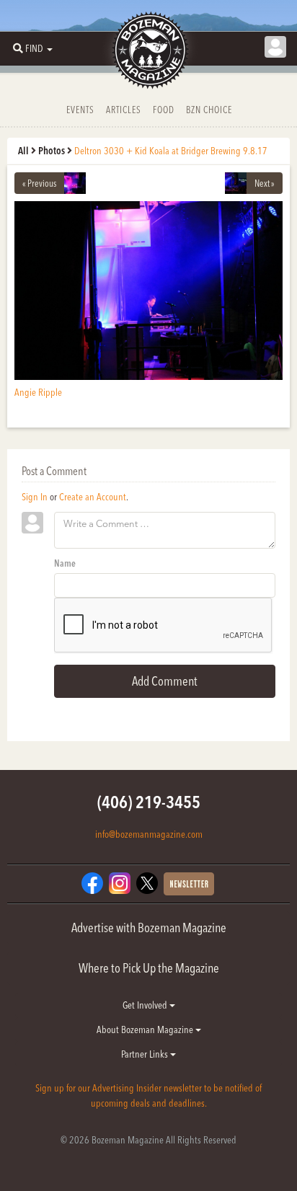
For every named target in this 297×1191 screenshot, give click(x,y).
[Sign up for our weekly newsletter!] (189, 882)
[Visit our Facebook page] (92, 881)
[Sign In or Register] (275, 47)
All (23, 150)
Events (80, 109)
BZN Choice (209, 109)
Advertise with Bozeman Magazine (148, 927)
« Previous (39, 183)
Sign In (35, 496)
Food (163, 109)
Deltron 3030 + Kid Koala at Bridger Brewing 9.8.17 (170, 150)
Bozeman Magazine (148, 50)
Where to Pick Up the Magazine (149, 968)
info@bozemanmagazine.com (149, 834)
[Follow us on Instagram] (119, 881)
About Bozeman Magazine (146, 1029)
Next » (264, 183)
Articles (123, 109)
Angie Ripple (38, 392)
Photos (51, 150)
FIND (34, 48)
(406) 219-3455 (148, 802)
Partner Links (145, 1054)
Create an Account (92, 496)
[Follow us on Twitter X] (147, 881)
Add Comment (165, 681)
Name (65, 563)
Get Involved (146, 1005)
